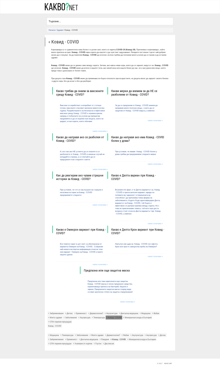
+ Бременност (80, 313)
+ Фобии (155, 313)
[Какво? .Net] (61, 6)
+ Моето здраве (55, 317)
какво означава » (100, 131)
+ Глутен (97, 343)
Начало (52, 30)
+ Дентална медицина (128, 313)
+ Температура (98, 317)
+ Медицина (145, 313)
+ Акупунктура (111, 313)
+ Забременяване (56, 313)
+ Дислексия (108, 343)
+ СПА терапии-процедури (59, 322)
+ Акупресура (84, 317)
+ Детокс (69, 313)
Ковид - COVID (54, 326)
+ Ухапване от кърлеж (82, 343)
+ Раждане (104, 339)
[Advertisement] (143, 6)
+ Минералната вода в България (137, 317)
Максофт (168, 363)
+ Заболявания (70, 317)
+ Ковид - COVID (114, 317)
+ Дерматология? (95, 313)
